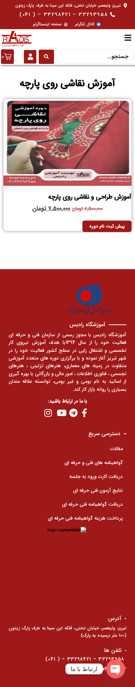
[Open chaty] (115, 669)
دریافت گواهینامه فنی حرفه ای (92, 504)
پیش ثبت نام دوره (107, 226)
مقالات (116, 449)
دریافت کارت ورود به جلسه (96, 476)
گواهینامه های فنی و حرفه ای (93, 462)
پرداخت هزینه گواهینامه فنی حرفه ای (85, 518)
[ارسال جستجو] (46, 57)
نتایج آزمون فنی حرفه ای (98, 490)
